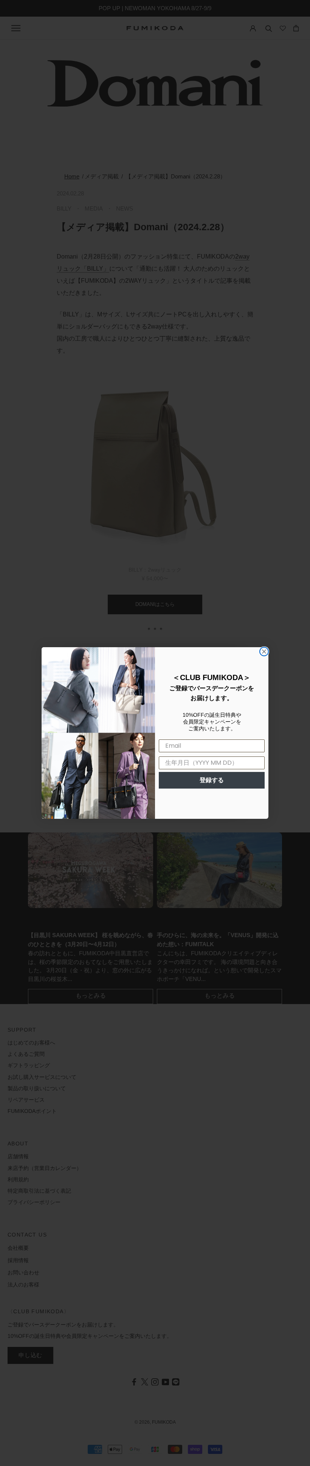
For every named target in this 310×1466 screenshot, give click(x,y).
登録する (212, 780)
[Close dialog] (264, 651)
